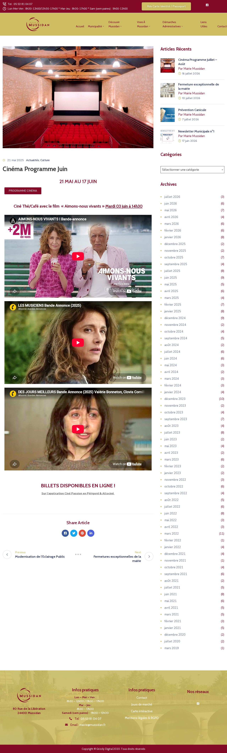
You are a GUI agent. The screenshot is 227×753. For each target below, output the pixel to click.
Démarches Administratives (172, 24)
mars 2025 (171, 298)
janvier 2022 (172, 547)
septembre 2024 (175, 338)
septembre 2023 (175, 419)
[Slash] (78, 554)
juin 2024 (170, 358)
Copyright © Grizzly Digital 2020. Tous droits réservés (113, 749)
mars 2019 (171, 648)
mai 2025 (170, 284)
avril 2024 (171, 372)
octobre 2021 (173, 567)
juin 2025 (170, 278)
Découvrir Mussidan (114, 24)
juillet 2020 (172, 641)
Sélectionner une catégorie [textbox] (180, 170)
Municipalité (95, 26)
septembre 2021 (175, 574)
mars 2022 (171, 534)
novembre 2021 (175, 561)
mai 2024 (170, 365)
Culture (45, 160)
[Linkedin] (90, 533)
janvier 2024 (172, 392)
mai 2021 (170, 601)
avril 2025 (171, 291)
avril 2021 (171, 608)
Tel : (88, 719)
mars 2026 (171, 224)
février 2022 (172, 540)
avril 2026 (171, 217)
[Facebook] (65, 533)
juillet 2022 (172, 507)
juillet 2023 (172, 433)
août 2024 (171, 345)
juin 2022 (170, 513)
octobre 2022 (173, 486)
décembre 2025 (175, 244)
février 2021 (172, 621)
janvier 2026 (172, 237)
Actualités (32, 160)
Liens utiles (204, 24)
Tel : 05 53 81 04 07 (20, 4)
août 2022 (171, 500)
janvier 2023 (172, 473)
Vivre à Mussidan (142, 24)
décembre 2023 (175, 399)
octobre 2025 (173, 257)
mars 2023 (171, 460)
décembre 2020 (175, 635)
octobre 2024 (173, 332)
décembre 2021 (175, 554)
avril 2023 (171, 453)
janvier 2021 (172, 628)
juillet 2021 (172, 587)
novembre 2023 (175, 406)
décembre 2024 (175, 318)
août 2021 (171, 581)
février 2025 (172, 305)
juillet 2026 (172, 197)
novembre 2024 (175, 325)
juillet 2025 (172, 271)
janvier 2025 (172, 311)
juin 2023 (170, 439)
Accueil (80, 26)
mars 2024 (171, 379)
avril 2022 (171, 527)
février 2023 (172, 466)
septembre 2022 (175, 493)
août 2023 (171, 426)
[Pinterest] (82, 533)
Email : (88, 725)
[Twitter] (73, 533)
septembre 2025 (175, 264)
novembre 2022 (175, 480)
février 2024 (172, 385)
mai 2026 (170, 210)
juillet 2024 (172, 352)
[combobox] (192, 169)
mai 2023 (170, 446)
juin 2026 (170, 204)
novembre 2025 (175, 251)
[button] (166, 6)
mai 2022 (170, 520)
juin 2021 (170, 594)
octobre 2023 (173, 412)
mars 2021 (171, 614)
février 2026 (172, 230)
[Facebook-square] (207, 5)
